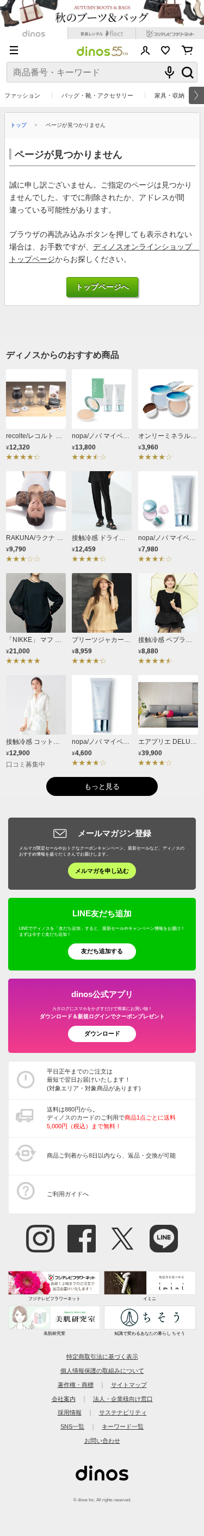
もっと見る (102, 786)
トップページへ (102, 287)
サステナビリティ (123, 1412)
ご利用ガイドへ (68, 1194)
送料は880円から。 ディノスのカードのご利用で (111, 1117)
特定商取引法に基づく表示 (102, 1356)
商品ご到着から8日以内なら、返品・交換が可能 (111, 1155)
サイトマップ (129, 1384)
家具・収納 (169, 95)
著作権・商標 (76, 1384)
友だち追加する (102, 951)
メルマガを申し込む (102, 870)
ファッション (22, 95)
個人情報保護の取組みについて (102, 1370)
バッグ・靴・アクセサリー (97, 95)
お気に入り (166, 50)
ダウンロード (102, 1033)
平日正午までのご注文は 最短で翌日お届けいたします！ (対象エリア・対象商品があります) (94, 1079)
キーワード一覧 (123, 1426)
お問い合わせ (102, 1440)
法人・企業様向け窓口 (123, 1399)
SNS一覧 (72, 1426)
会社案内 (64, 1399)
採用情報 (70, 1412)
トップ (18, 125)
